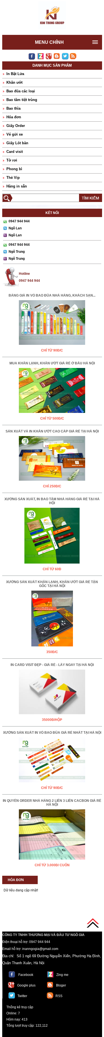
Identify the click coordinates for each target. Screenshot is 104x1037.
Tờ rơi (11, 160)
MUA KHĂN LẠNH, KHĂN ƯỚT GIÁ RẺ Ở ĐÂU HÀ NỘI (52, 363)
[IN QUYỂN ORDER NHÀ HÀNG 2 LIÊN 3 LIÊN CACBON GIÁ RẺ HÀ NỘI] (52, 861)
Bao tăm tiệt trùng (21, 100)
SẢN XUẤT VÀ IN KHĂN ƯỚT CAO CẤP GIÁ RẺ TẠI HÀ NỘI (52, 431)
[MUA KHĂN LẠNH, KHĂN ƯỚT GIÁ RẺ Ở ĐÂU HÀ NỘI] (52, 414)
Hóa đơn (13, 117)
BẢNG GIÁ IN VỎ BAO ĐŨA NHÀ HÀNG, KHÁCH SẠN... (52, 295)
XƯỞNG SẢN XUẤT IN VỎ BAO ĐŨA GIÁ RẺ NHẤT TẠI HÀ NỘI (52, 733)
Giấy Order (15, 126)
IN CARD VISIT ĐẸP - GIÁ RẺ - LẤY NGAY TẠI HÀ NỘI (52, 665)
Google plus (26, 985)
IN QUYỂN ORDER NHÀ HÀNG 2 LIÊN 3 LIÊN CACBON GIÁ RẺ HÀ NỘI (52, 803)
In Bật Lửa (15, 74)
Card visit (14, 152)
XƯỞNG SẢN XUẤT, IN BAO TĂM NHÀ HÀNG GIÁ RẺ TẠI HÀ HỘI (52, 501)
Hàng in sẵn (16, 186)
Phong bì (14, 169)
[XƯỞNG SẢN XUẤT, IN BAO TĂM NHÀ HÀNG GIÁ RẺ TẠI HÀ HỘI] (52, 565)
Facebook (25, 975)
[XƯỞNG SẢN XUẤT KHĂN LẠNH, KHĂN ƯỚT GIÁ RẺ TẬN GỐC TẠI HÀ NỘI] (52, 647)
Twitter (22, 996)
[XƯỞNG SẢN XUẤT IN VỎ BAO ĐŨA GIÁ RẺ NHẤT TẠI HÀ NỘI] (52, 783)
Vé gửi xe (14, 134)
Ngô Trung (17, 252)
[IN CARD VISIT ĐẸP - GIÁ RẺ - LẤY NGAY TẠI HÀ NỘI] (52, 715)
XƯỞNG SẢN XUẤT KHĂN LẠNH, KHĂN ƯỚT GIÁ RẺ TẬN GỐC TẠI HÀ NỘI (52, 584)
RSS (58, 996)
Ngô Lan (15, 228)
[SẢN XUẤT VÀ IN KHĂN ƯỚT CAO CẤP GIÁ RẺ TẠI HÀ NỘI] (52, 482)
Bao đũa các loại (20, 91)
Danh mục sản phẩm (52, 65)
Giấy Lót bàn (17, 143)
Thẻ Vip (13, 177)
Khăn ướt (14, 82)
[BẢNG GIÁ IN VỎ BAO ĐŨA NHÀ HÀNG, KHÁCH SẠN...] (52, 346)
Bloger (61, 985)
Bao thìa (13, 108)
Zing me (62, 975)
